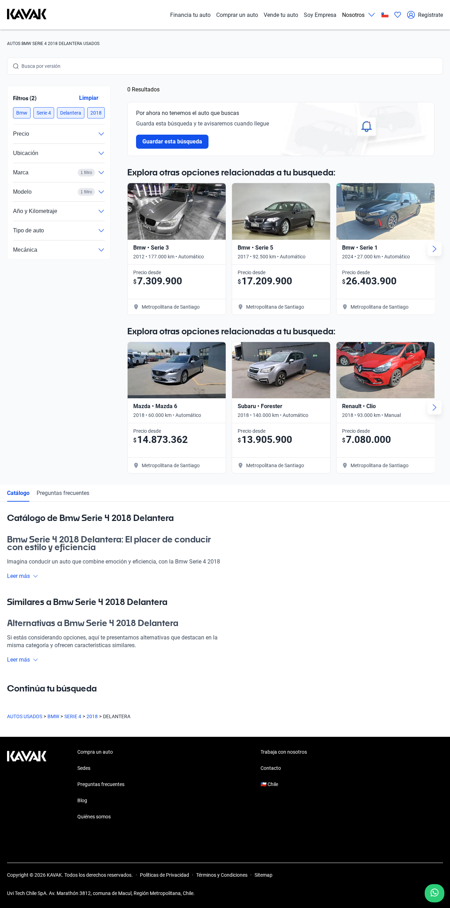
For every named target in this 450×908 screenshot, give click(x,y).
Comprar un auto (237, 15)
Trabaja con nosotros (284, 752)
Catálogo (18, 493)
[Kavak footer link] (26, 784)
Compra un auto (95, 752)
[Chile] (384, 15)
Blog (82, 800)
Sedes (83, 768)
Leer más (18, 576)
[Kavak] (26, 15)
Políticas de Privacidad (164, 875)
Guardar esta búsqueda (172, 141)
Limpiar (88, 98)
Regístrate (430, 15)
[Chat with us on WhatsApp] (434, 893)
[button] (22, 112)
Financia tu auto (190, 15)
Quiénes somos (94, 816)
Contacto (271, 768)
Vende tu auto (281, 15)
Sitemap (263, 875)
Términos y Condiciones (222, 875)
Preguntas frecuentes (63, 493)
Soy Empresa (320, 15)
